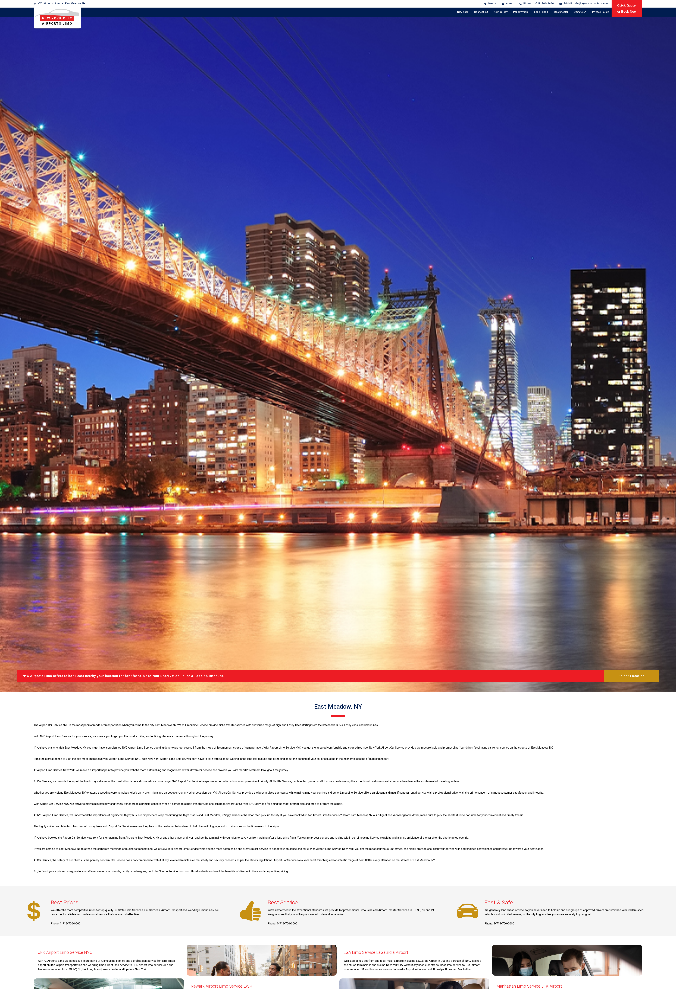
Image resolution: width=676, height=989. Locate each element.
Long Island (541, 12)
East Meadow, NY (75, 3)
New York (462, 12)
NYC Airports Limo (49, 3)
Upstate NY (580, 12)
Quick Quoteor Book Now (627, 8)
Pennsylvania (520, 12)
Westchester (561, 12)
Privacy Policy (600, 12)
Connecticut (481, 12)
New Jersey (501, 12)
